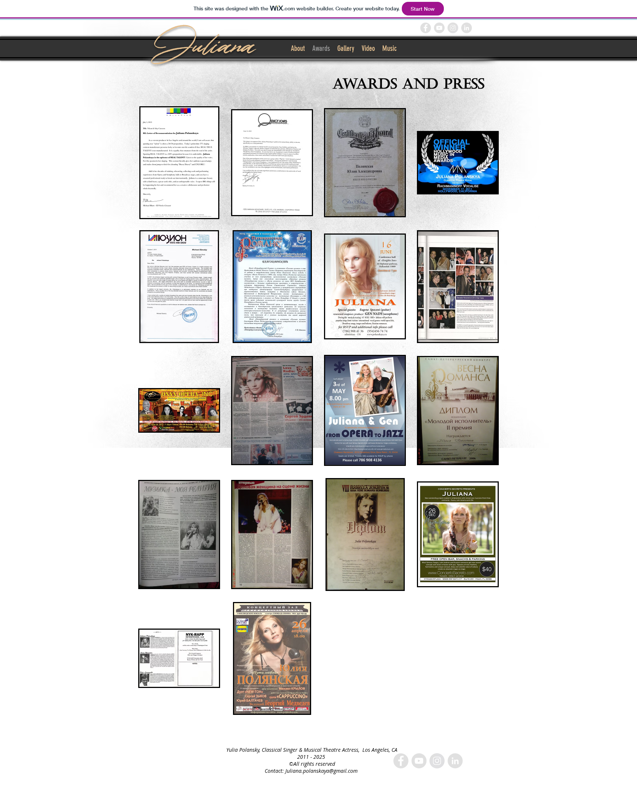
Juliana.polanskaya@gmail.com (321, 770)
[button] (179, 162)
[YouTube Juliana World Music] (439, 28)
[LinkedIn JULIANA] (466, 28)
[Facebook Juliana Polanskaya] (425, 28)
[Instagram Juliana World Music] (453, 28)
